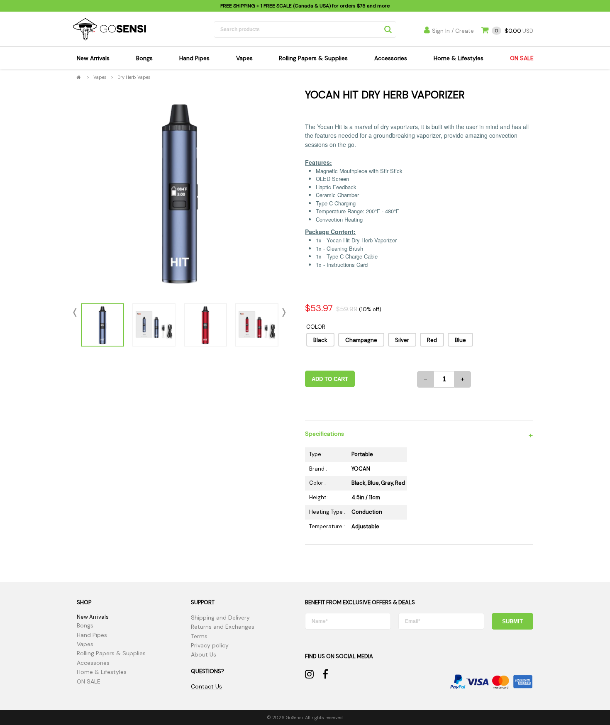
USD (514, 30)
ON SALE (522, 58)
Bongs (144, 58)
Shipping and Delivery (220, 617)
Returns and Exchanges (222, 626)
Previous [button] (77, 312)
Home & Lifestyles (458, 58)
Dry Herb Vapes (134, 77)
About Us (203, 654)
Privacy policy (210, 645)
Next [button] (282, 312)
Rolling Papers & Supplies (313, 58)
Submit (512, 621)
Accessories (390, 58)
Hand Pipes (194, 58)
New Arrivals (93, 58)
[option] (179, 192)
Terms (199, 636)
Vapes (244, 58)
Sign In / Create (453, 30)
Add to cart (330, 379)
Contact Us (206, 686)
